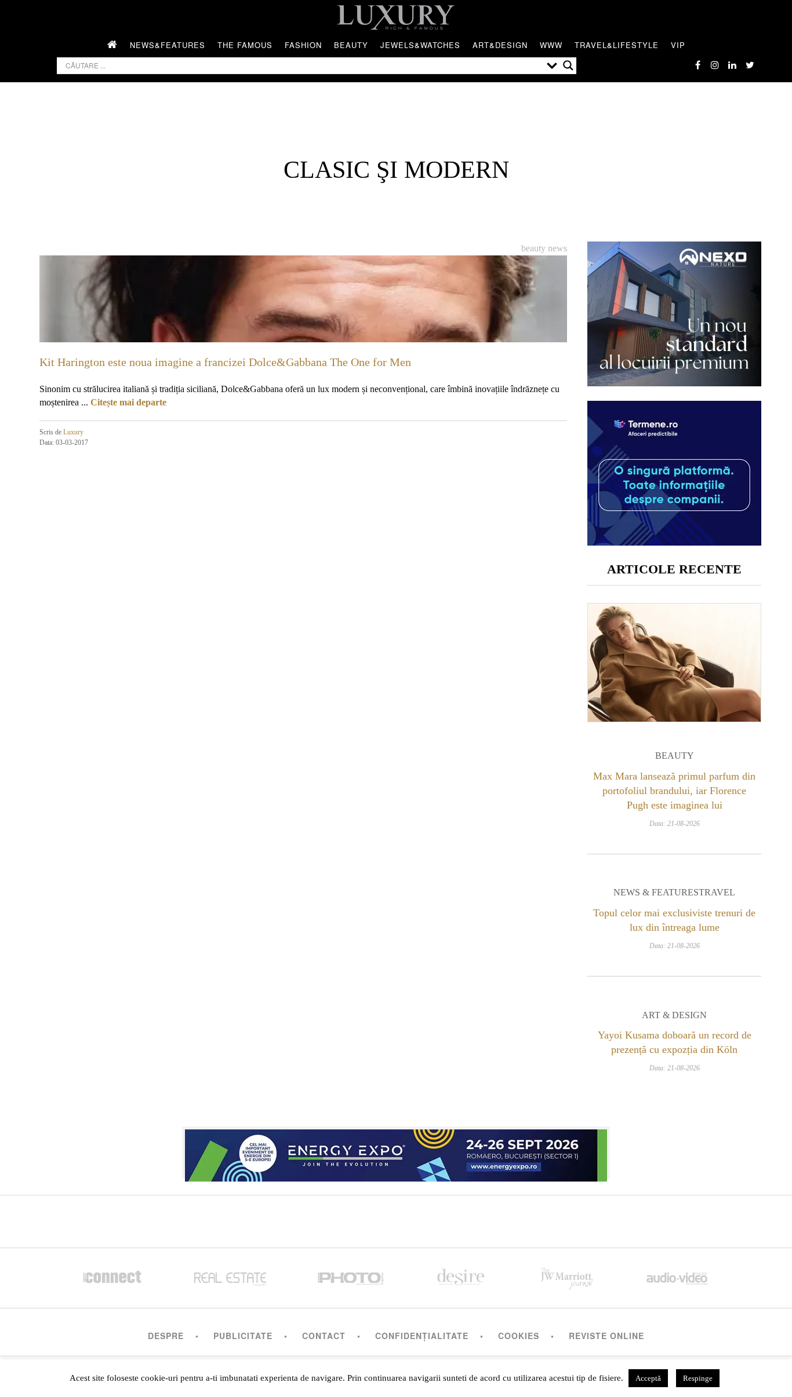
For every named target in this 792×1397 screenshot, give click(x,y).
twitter (749, 65)
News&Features (167, 44)
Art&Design (500, 44)
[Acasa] (112, 45)
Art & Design (674, 1015)
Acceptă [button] (648, 1378)
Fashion (303, 44)
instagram (715, 65)
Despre (166, 1335)
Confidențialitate (421, 1335)
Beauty (351, 44)
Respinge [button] (698, 1378)
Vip (678, 44)
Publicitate (243, 1335)
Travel (717, 892)
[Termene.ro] (674, 541)
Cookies (518, 1335)
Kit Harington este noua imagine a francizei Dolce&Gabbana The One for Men (225, 362)
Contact (324, 1335)
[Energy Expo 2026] (396, 1153)
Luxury (73, 432)
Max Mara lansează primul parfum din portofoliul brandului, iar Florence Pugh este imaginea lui (674, 790)
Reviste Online (606, 1335)
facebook (697, 65)
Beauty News (544, 248)
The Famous (245, 44)
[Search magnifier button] (568, 65)
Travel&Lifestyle (617, 44)
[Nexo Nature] (674, 382)
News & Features (656, 892)
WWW (551, 44)
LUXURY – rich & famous (396, 17)
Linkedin (732, 65)
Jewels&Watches (420, 44)
